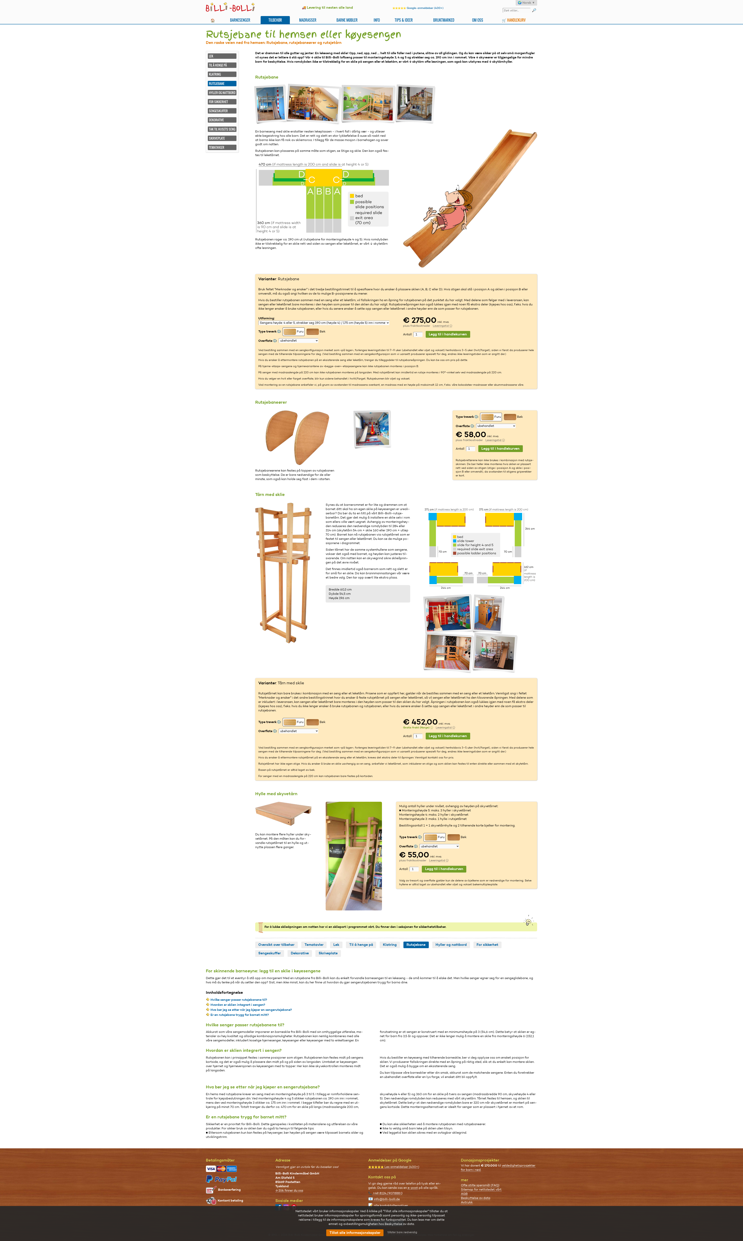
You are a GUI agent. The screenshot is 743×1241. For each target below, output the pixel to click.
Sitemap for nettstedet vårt (481, 1189)
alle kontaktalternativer (391, 1205)
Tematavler (216, 147)
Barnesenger (240, 20)
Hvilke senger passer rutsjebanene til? (239, 1000)
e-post (413, 1188)
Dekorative (216, 120)
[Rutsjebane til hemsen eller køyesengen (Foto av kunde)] (271, 104)
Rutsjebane (416, 945)
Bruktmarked (443, 20)
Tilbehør (275, 20)
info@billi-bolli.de (387, 1199)
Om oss (477, 20)
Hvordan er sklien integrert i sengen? (238, 1005)
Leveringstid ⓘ (442, 325)
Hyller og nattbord (222, 92)
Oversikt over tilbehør (276, 945)
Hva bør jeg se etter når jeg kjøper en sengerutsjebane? (251, 1010)
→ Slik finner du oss (289, 1190)
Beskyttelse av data (475, 1198)
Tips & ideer (404, 20)
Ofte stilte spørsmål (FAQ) (480, 1185)
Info (377, 20)
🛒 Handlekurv (514, 20)
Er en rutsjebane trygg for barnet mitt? (240, 1015)
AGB (464, 1194)
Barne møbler (347, 20)
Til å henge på (218, 65)
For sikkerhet (218, 101)
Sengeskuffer (218, 111)
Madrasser (307, 20)
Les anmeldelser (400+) (393, 1167)
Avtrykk (467, 1202)
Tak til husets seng (222, 129)
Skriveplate (217, 138)
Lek (211, 56)
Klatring (215, 74)
